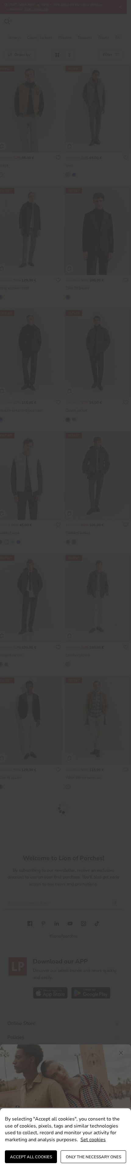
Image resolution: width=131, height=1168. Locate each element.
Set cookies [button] (93, 1139)
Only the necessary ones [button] (93, 1157)
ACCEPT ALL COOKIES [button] (31, 1157)
